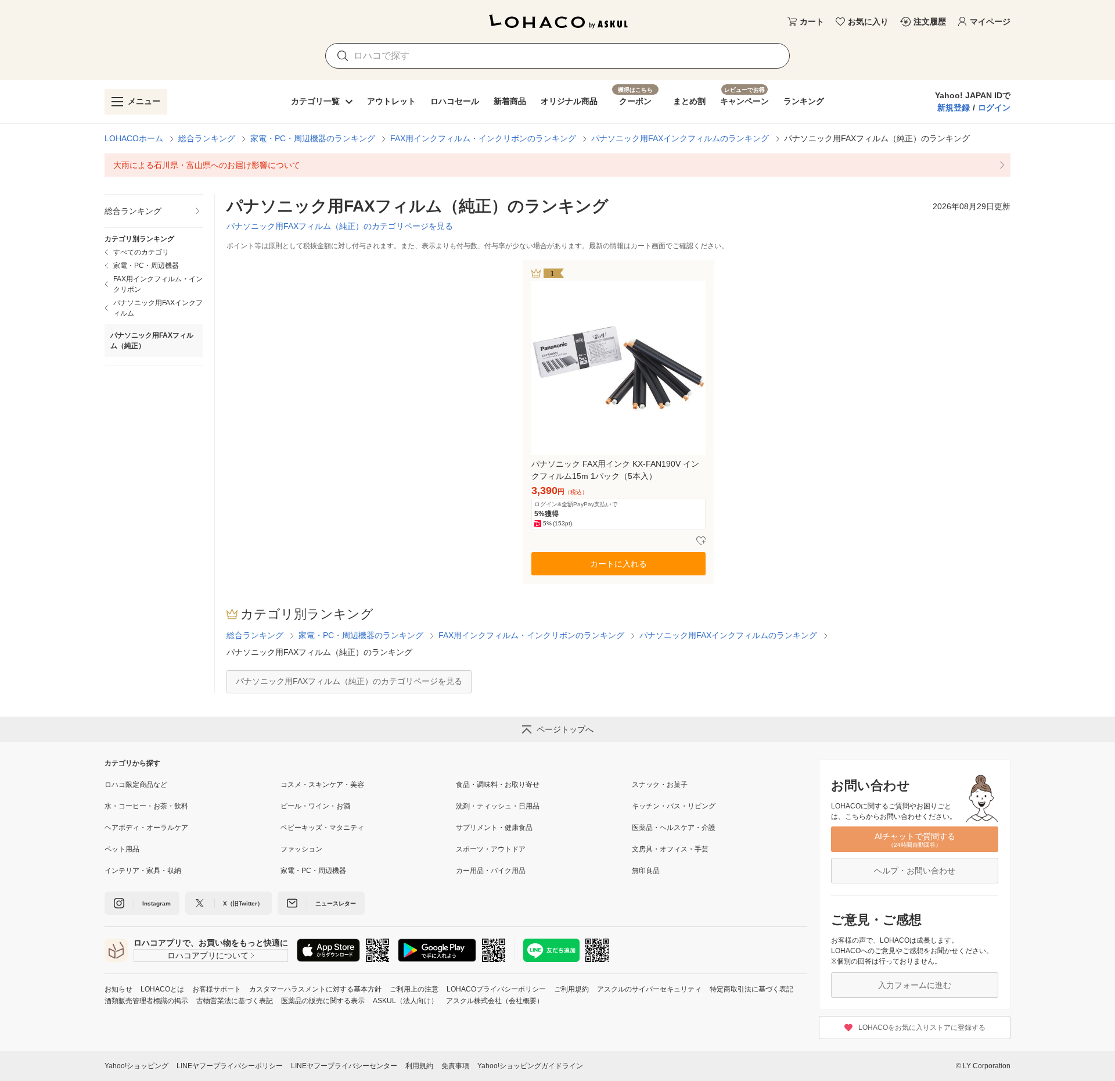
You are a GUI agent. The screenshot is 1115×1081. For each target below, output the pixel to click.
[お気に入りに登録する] (701, 541)
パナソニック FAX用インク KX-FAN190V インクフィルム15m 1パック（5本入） (615, 470)
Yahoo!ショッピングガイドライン (530, 1065)
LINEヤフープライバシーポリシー (230, 1065)
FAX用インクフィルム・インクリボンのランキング (483, 138)
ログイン (994, 107)
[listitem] (557, 165)
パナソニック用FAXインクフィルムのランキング (680, 138)
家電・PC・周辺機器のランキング (312, 138)
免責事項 (455, 1065)
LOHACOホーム (134, 138)
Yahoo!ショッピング (136, 1065)
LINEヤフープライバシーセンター (344, 1065)
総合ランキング (206, 138)
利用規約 (419, 1065)
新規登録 (953, 107)
